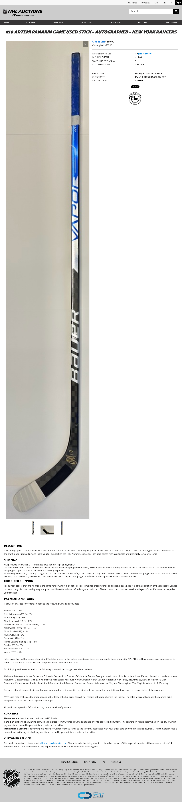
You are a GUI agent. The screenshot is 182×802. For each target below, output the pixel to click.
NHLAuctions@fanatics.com (53, 743)
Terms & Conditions (69, 762)
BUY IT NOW (116, 23)
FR (171, 3)
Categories (58, 23)
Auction (139, 80)
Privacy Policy (90, 762)
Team (6, 23)
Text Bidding (172, 23)
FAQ (156, 3)
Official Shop (132, 3)
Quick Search (87, 23)
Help (164, 3)
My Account (145, 3)
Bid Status (143, 23)
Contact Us (116, 762)
